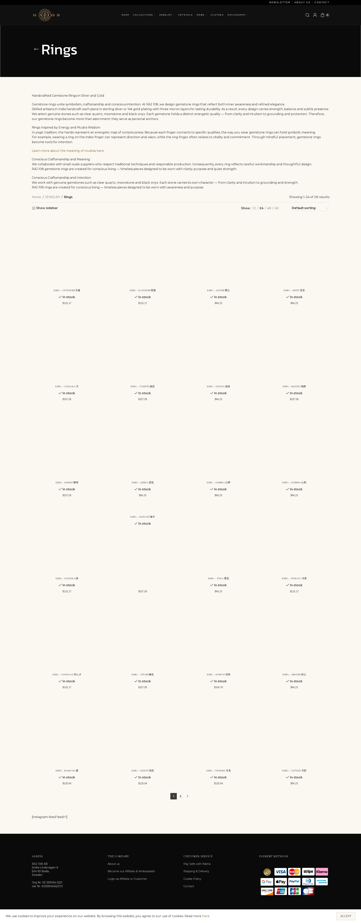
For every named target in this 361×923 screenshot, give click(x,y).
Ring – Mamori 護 (67, 770)
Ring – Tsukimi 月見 (218, 770)
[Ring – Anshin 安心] (294, 636)
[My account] (315, 15)
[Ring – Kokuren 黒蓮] (143, 252)
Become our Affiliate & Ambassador (131, 871)
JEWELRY (52, 197)
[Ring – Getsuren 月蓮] (67, 252)
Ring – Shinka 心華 (218, 482)
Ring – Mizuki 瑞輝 (294, 386)
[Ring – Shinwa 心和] (294, 444)
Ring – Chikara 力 (66, 386)
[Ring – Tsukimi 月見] (218, 732)
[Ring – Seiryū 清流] (143, 732)
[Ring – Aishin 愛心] (218, 252)
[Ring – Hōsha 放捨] (218, 348)
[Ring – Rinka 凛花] (143, 444)
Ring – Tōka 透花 (218, 578)
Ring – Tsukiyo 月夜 (294, 578)
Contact (188, 886)
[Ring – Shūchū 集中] (143, 509)
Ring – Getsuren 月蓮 (66, 290)
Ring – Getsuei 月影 (294, 770)
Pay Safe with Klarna (197, 864)
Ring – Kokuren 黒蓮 (143, 290)
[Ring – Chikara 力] (67, 348)
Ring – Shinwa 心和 (294, 482)
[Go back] (36, 49)
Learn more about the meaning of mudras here (68, 151)
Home (36, 197)
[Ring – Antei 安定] (294, 252)
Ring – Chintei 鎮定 (142, 386)
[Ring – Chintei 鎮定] (143, 348)
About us (114, 864)
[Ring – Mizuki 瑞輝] (294, 348)
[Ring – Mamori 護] (67, 732)
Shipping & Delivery (196, 871)
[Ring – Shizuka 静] (67, 540)
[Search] (307, 15)
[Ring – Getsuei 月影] (294, 732)
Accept (345, 916)
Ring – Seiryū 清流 (142, 770)
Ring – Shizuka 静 (67, 578)
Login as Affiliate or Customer (127, 879)
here (205, 916)
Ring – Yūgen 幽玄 (143, 674)
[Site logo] (46, 14)
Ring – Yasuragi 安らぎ (66, 674)
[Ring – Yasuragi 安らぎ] (67, 636)
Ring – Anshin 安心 (294, 674)
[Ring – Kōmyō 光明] (218, 636)
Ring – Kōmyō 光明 (218, 674)
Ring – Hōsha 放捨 (218, 386)
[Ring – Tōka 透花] (218, 540)
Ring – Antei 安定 (294, 290)
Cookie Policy (192, 879)
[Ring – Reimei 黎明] (67, 444)
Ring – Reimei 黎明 (67, 482)
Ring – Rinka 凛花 (143, 482)
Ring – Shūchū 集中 (142, 516)
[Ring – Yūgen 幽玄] (143, 636)
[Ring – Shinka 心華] (218, 444)
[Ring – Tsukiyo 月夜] (294, 540)
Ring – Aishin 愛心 (218, 290)
